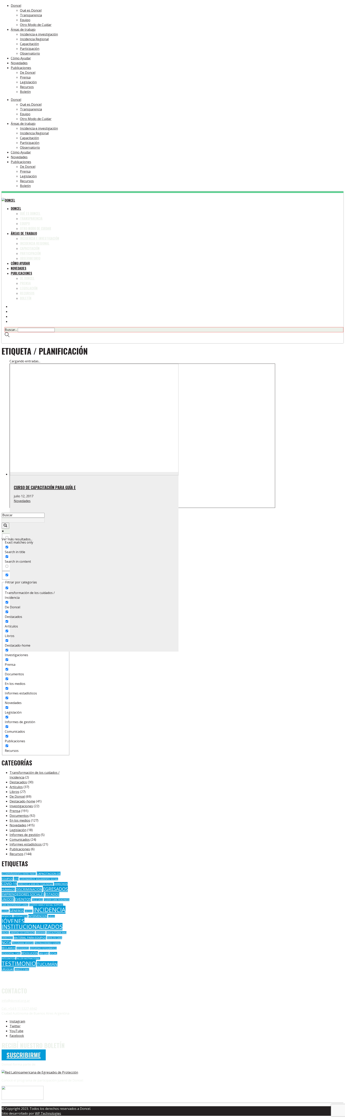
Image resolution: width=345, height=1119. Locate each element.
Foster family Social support (46, 905)
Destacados (18, 782)
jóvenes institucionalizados (32, 923)
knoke (5, 932)
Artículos (16, 787)
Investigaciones (21, 806)
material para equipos (30, 937)
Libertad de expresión (22, 932)
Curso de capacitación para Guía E (45, 487)
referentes (22, 948)
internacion (20, 916)
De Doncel (17, 796)
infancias (7, 916)
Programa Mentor (23, 943)
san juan (44, 953)
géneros (17, 911)
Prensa (15, 811)
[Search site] (7, 335)
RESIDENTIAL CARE (11, 953)
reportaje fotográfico (43, 948)
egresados (55, 889)
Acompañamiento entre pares (19, 873)
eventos (23, 899)
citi (16, 879)
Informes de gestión (25, 835)
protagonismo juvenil (47, 943)
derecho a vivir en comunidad (35, 884)
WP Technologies (48, 1113)
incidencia (49, 910)
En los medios (20, 820)
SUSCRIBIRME (24, 1054)
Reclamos (9, 948)
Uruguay (8, 969)
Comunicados (20, 839)
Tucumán (47, 964)
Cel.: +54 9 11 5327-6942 (19, 1008)
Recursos (16, 854)
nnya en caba (54, 937)
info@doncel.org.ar (16, 1000)
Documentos (19, 815)
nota (6, 942)
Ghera (5, 911)
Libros (14, 792)
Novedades (22, 501)
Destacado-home (22, 801)
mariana (41, 932)
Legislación (18, 830)
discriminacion (29, 889)
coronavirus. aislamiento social (38, 879)
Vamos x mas (22, 969)
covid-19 (9, 883)
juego (51, 916)
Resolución (29, 953)
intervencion (37, 916)
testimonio (19, 963)
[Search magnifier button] (5, 526)
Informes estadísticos (26, 844)
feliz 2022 (37, 899)
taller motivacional (28, 958)
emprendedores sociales (23, 894)
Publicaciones (20, 849)
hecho (28, 911)
